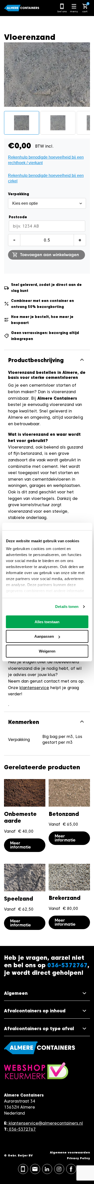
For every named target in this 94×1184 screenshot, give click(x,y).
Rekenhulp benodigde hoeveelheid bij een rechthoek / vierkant (46, 160)
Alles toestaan (47, 622)
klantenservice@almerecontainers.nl (46, 1123)
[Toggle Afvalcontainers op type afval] (47, 1029)
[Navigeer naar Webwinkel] (36, 1073)
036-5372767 (22, 1129)
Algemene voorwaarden (70, 1152)
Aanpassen (44, 636)
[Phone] (23, 1169)
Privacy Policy (78, 1158)
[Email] (35, 1169)
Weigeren (47, 651)
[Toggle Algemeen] (47, 993)
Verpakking (18, 194)
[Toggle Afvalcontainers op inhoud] (47, 1011)
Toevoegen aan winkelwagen (49, 254)
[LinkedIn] (47, 1169)
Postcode (18, 217)
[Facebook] (71, 1169)
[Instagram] (59, 1169)
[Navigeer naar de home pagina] (21, 8)
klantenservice (34, 687)
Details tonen (66, 606)
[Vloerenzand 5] (21, 123)
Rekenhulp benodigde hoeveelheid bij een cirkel (46, 178)
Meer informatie (20, 845)
